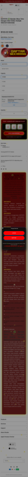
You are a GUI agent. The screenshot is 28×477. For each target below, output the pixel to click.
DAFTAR (14, 237)
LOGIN (14, 233)
